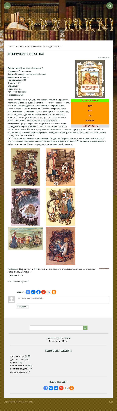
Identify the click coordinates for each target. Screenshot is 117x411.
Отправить (23, 306)
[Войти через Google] (48, 292)
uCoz (110, 401)
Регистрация (55, 341)
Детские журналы (18, 372)
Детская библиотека (37, 46)
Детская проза (56, 46)
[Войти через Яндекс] (43, 292)
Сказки (13, 362)
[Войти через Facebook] (38, 292)
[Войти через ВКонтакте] (33, 292)
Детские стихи (17, 359)
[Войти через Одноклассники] (54, 292)
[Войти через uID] (28, 292)
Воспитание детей (19, 368)
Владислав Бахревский (73, 269)
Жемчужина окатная (51, 269)
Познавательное (18, 365)
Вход (65, 341)
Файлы (21, 46)
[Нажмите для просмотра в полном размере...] (25, 185)
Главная (12, 46)
